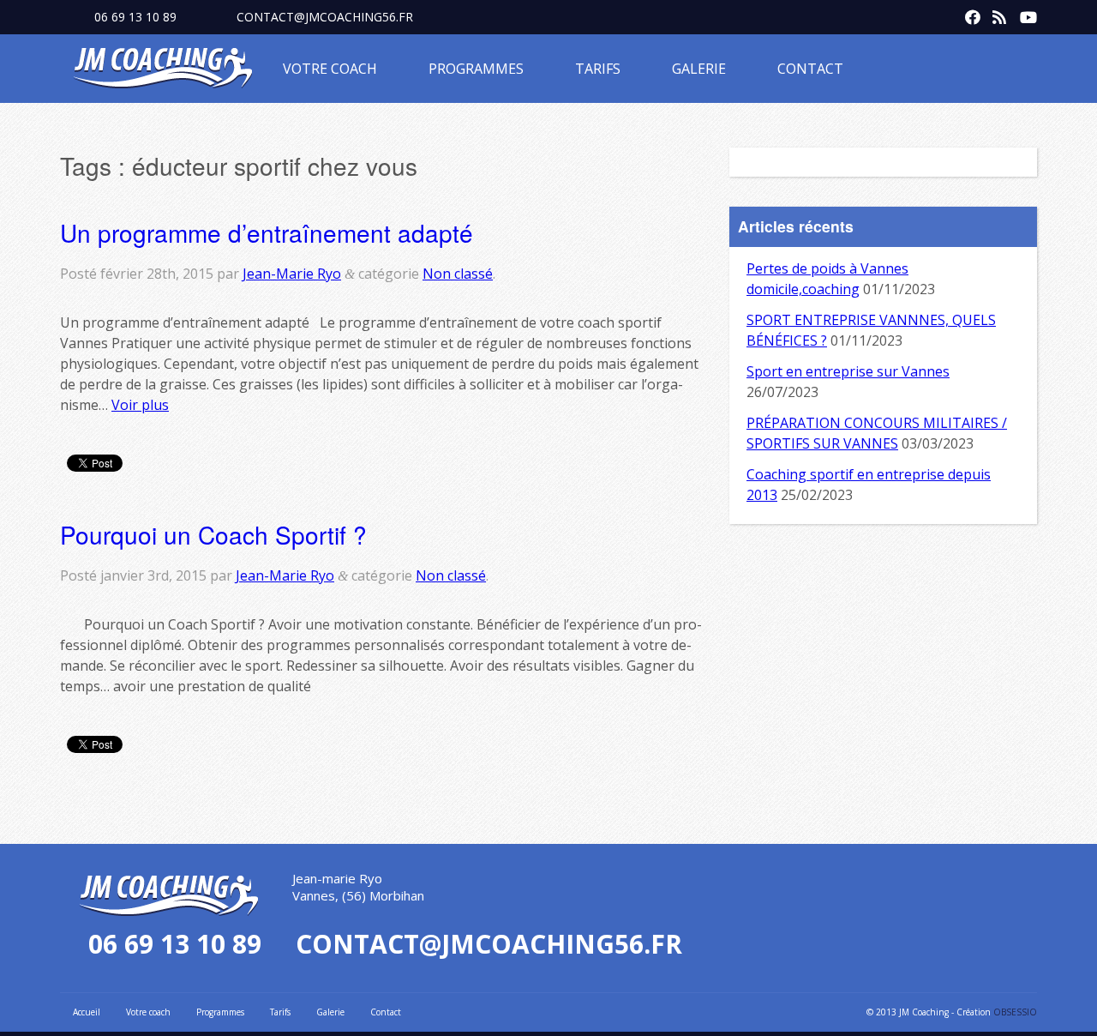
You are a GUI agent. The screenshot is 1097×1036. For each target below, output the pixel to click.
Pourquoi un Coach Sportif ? (213, 534)
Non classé (458, 273)
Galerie (699, 68)
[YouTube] (1023, 13)
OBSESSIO (1015, 1012)
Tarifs (597, 68)
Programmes (476, 68)
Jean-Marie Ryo (292, 273)
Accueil (86, 1012)
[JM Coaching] (163, 71)
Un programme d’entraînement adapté (266, 232)
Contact (810, 68)
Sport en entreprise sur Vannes (848, 371)
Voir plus (140, 404)
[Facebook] (968, 13)
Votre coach (330, 68)
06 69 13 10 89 (135, 17)
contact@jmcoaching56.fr (325, 17)
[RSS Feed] (996, 13)
